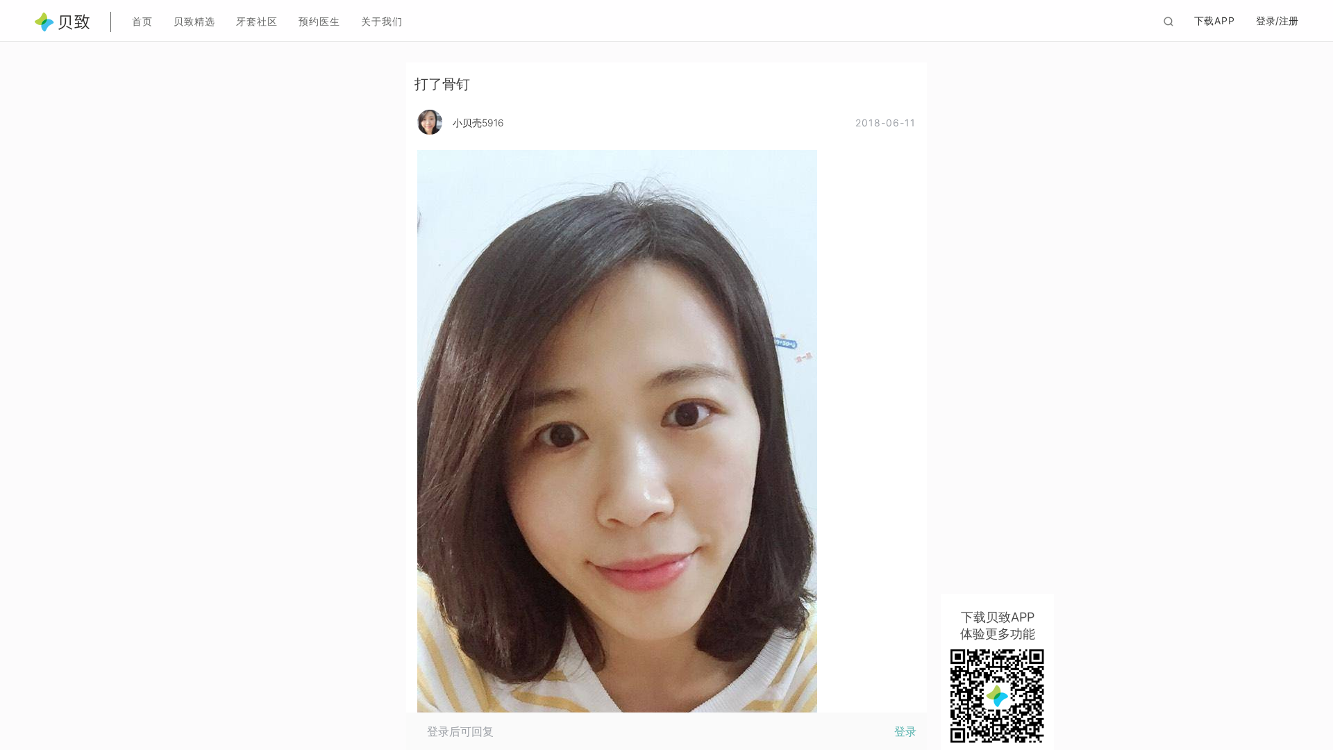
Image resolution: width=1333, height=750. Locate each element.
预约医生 (319, 21)
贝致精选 (194, 21)
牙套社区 (257, 21)
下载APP (1215, 20)
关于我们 (382, 21)
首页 (142, 21)
